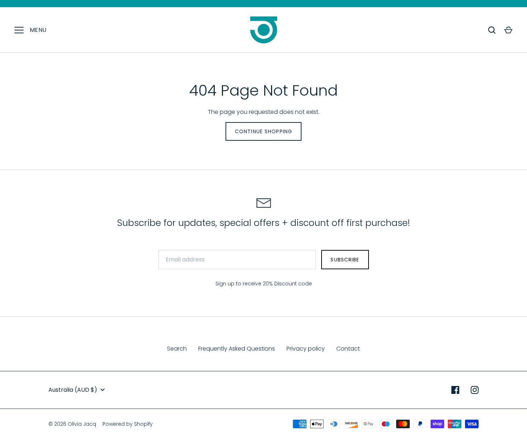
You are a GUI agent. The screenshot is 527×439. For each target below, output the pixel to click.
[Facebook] (455, 390)
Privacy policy (305, 348)
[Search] (492, 30)
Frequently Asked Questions (236, 348)
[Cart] (508, 30)
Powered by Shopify (128, 424)
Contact (348, 348)
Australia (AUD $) (72, 390)
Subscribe (345, 259)
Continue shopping (263, 131)
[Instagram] (475, 390)
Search (177, 348)
